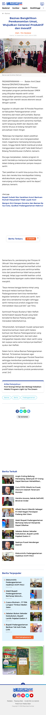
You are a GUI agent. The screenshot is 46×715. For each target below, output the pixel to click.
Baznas (6, 397)
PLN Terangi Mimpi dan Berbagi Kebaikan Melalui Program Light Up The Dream (22, 388)
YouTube (33, 698)
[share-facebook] (17, 411)
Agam (24, 8)
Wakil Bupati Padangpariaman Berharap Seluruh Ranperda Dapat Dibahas (17, 593)
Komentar (24, 417)
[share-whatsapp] (25, 411)
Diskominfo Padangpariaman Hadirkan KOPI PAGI (15, 582)
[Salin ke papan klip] (28, 411)
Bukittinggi (35, 8)
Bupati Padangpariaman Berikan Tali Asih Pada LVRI (17, 627)
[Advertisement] (23, 232)
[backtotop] (23, 685)
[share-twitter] (21, 411)
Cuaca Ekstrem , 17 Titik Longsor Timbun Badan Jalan (16, 604)
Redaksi (10, 701)
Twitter (28, 698)
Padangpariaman (29, 397)
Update (31, 239)
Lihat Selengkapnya (22, 637)
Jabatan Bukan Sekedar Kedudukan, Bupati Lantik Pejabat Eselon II (16, 615)
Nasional (6, 8)
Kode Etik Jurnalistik (32, 701)
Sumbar (15, 8)
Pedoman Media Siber (23, 704)
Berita (16, 397)
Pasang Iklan (18, 701)
